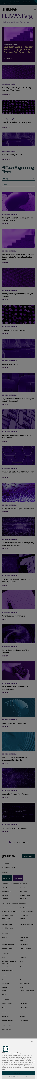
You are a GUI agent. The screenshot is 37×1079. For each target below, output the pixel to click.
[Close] (32, 1042)
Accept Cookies (18, 1073)
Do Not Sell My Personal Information (18, 1077)
